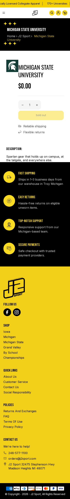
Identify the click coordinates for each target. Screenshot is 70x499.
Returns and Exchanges (19, 411)
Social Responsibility (17, 392)
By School (10, 352)
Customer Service (15, 382)
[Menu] (5, 13)
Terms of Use (12, 421)
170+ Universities (57, 3)
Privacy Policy (13, 427)
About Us (10, 376)
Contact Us (11, 387)
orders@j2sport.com (22, 458)
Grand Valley (12, 347)
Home (11, 36)
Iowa (6, 331)
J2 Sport (24, 36)
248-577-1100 (18, 453)
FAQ (6, 416)
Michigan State (13, 342)
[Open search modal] (52, 13)
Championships (13, 357)
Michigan (9, 337)
